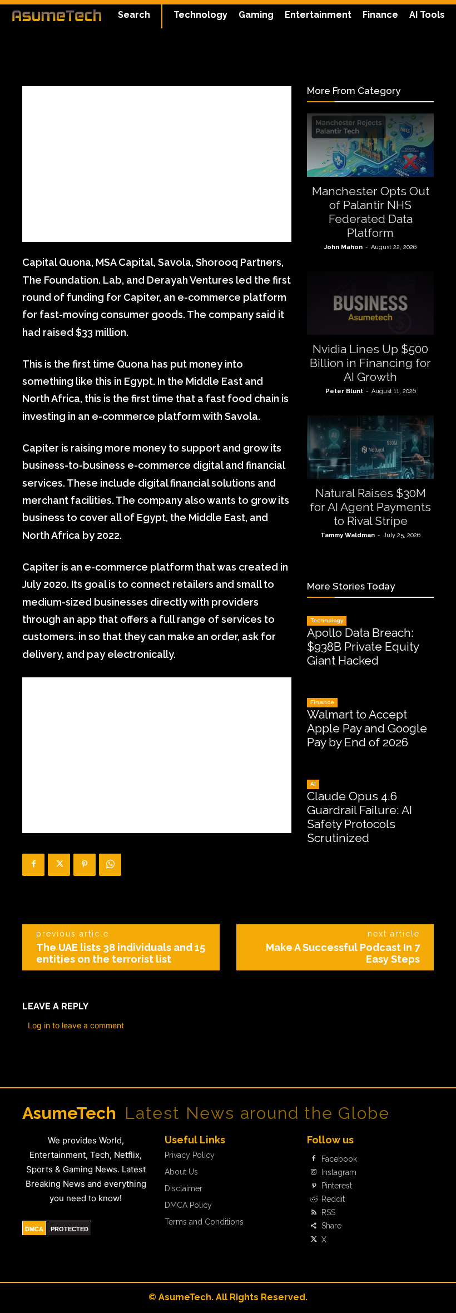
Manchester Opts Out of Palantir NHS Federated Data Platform (370, 212)
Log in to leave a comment (76, 1025)
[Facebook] (33, 865)
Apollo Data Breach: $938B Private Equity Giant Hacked (363, 646)
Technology (326, 620)
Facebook (339, 1159)
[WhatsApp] (110, 865)
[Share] (313, 1226)
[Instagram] (313, 1172)
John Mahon (343, 247)
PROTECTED (69, 1229)
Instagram (338, 1172)
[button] (134, 15)
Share (331, 1226)
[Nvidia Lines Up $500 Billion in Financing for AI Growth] (370, 303)
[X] (59, 865)
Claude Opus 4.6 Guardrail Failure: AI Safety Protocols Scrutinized (359, 817)
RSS (328, 1212)
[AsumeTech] (56, 15)
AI (313, 784)
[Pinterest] (84, 865)
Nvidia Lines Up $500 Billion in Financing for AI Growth (370, 363)
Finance (322, 702)
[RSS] (313, 1213)
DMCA (34, 1229)
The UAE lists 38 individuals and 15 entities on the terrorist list (120, 953)
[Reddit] (313, 1199)
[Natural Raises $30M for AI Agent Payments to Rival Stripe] (370, 447)
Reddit (333, 1199)
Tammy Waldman (347, 535)
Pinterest (336, 1186)
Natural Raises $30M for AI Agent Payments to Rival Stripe (370, 507)
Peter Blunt (344, 391)
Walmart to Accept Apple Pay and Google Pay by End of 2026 (367, 728)
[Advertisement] (156, 164)
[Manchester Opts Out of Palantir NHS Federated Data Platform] (370, 145)
